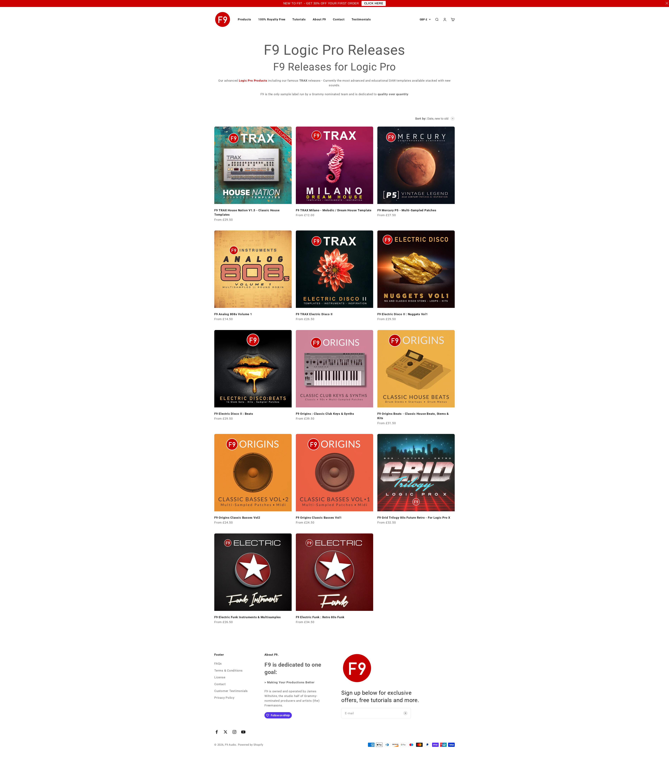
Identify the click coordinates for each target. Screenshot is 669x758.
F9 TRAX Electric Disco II (314, 314)
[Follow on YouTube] (243, 732)
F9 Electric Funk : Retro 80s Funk (320, 617)
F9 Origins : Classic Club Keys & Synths (325, 413)
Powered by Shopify (250, 744)
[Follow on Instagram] (234, 732)
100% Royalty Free (271, 19)
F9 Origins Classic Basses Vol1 (319, 517)
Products (244, 19)
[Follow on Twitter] (225, 732)
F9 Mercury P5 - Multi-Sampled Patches (406, 210)
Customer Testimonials (231, 691)
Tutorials (299, 19)
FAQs (218, 663)
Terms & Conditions (228, 670)
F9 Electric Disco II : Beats (233, 413)
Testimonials (361, 19)
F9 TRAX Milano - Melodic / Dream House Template (333, 210)
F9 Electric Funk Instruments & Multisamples (247, 617)
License (219, 677)
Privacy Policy (224, 697)
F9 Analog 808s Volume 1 (233, 314)
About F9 (319, 19)
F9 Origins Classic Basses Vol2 (237, 517)
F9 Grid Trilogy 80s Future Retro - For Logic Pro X (413, 517)
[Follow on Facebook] (216, 732)
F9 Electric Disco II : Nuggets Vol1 (402, 314)
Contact (338, 19)
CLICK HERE (373, 3)
